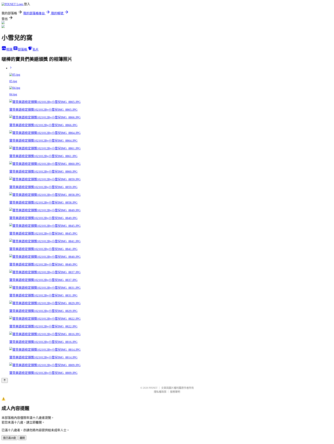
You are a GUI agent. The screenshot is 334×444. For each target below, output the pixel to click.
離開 (22, 437)
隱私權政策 (160, 391)
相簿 (9, 49)
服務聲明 (175, 391)
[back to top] (5, 380)
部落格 (23, 49)
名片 (35, 49)
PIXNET (153, 387)
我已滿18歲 (9, 437)
